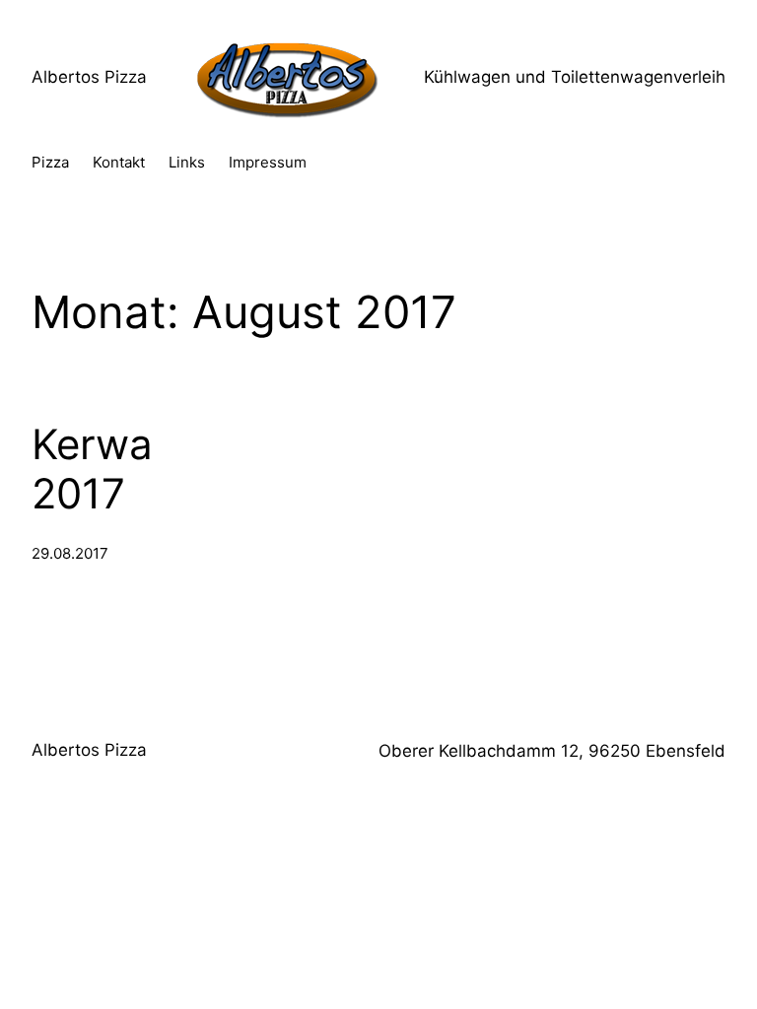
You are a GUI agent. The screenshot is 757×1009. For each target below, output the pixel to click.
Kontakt (119, 162)
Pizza (50, 162)
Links (187, 162)
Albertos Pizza (89, 77)
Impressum (268, 162)
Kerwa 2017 (92, 469)
